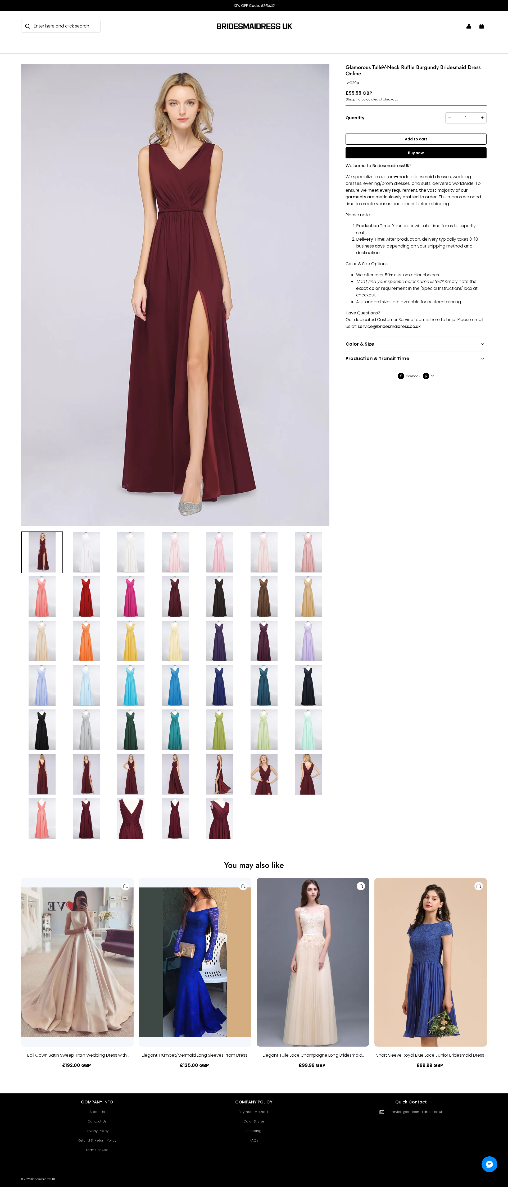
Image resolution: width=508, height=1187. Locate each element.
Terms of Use (96, 1149)
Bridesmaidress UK (43, 1179)
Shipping (353, 99)
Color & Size (253, 1121)
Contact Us (97, 1121)
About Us (97, 1111)
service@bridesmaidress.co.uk (416, 1111)
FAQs (254, 1140)
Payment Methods (254, 1111)
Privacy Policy (96, 1130)
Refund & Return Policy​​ (97, 1140)
